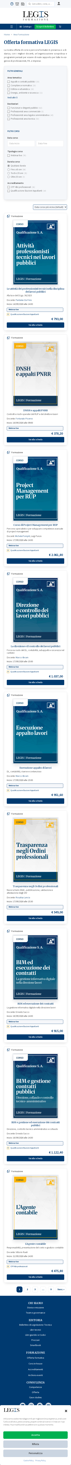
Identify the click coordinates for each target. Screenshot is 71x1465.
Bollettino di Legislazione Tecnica (35, 1325)
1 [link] (19, 1289)
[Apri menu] (12, 27)
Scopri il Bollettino (45, 26)
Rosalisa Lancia (23, 897)
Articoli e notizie (23, 4)
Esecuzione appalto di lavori (35, 767)
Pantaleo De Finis (24, 300)
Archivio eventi (35, 1375)
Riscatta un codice (17, 4)
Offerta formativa (35, 1358)
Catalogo (27, 26)
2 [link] (27, 1289)
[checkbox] (35, 81)
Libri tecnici (35, 1330)
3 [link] (35, 1289)
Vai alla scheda (36, 325)
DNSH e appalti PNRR (35, 410)
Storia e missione (35, 1307)
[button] (66, 1411)
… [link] (43, 1289)
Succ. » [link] (60, 1289)
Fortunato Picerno (24, 418)
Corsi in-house (35, 1363)
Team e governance (35, 1312)
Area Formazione (21, 34)
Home (7, 34)
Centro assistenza (12, 3)
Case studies (35, 1397)
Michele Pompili (22, 536)
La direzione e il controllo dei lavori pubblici (35, 646)
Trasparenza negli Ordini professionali (35, 886)
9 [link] (51, 1289)
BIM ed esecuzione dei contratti (35, 1003)
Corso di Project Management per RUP (35, 524)
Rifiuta (35, 1444)
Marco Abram (22, 657)
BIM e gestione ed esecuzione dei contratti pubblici (35, 1124)
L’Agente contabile (35, 1243)
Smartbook (35, 1345)
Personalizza (35, 1453)
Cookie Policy (29, 1460)
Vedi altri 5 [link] (12, 97)
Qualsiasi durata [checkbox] (18, 165)
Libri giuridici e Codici (35, 1335)
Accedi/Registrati (58, 4)
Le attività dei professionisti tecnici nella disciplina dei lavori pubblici (35, 290)
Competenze (35, 1387)
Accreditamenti (35, 1369)
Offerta (35, 1392)
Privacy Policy (40, 1460)
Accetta (35, 1435)
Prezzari (35, 1340)
